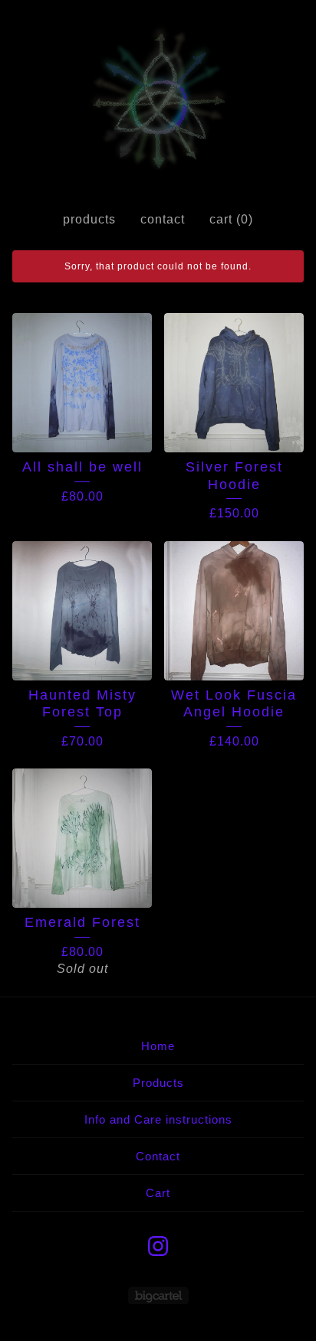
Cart (158, 1192)
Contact (162, 219)
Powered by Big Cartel (158, 1295)
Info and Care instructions (158, 1119)
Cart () (231, 219)
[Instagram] (158, 1246)
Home (158, 1045)
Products (89, 219)
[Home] (158, 99)
